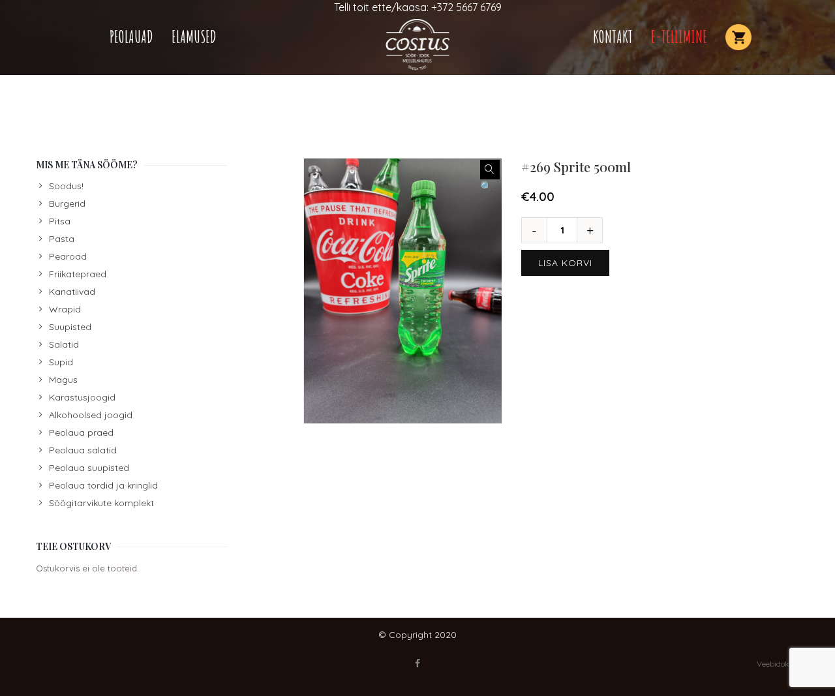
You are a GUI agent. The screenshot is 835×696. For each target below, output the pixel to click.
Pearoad (68, 256)
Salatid (64, 344)
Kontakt (613, 37)
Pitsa (59, 221)
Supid (61, 362)
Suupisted (70, 327)
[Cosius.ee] (417, 44)
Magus (63, 380)
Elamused (194, 37)
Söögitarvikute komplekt (101, 503)
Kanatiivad (72, 291)
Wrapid (65, 309)
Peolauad (131, 37)
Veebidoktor (778, 664)
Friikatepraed (77, 274)
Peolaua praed (81, 432)
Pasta (61, 239)
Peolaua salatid (83, 450)
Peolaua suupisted (89, 468)
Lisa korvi (565, 263)
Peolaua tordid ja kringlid (103, 485)
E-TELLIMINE (679, 37)
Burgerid (67, 203)
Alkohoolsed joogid (90, 415)
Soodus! (66, 186)
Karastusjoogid (82, 397)
